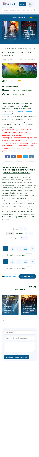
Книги (14, 90)
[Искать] (34, 10)
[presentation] (31, 17)
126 (25, 249)
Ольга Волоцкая (11, 86)
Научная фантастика (25, 90)
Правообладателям (11, 276)
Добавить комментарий (16, 357)
